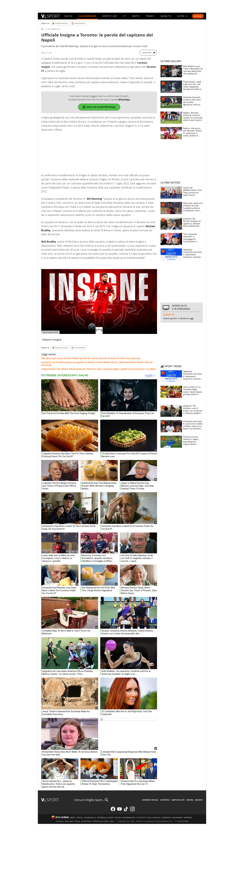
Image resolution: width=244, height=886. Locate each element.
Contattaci (165, 800)
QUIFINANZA (166, 817)
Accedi (197, 16)
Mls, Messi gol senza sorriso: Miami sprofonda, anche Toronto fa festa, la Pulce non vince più (90, 358)
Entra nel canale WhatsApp (101, 106)
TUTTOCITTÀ (141, 817)
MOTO (135, 16)
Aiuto (112, 821)
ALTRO (181, 16)
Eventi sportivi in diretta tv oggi (178, 318)
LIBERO (72, 817)
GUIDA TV (166, 16)
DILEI (149, 817)
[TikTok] (126, 810)
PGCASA (118, 817)
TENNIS (150, 16)
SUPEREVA (188, 817)
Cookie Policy (86, 821)
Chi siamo (60, 821)
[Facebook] (113, 810)
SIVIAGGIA (156, 817)
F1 (125, 16)
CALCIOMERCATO (87, 16)
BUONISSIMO (178, 817)
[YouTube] (119, 810)
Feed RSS (189, 800)
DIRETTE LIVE (110, 16)
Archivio (199, 800)
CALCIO (68, 16)
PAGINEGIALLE (90, 817)
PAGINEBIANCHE (128, 817)
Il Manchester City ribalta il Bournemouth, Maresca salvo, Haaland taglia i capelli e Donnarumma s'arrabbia (98, 369)
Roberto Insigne (52, 339)
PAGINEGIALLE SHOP (105, 817)
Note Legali (69, 821)
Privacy (77, 821)
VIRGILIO (79, 817)
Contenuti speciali (150, 800)
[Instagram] (132, 810)
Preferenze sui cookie (101, 821)
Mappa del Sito (178, 800)
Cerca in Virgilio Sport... (89, 800)
